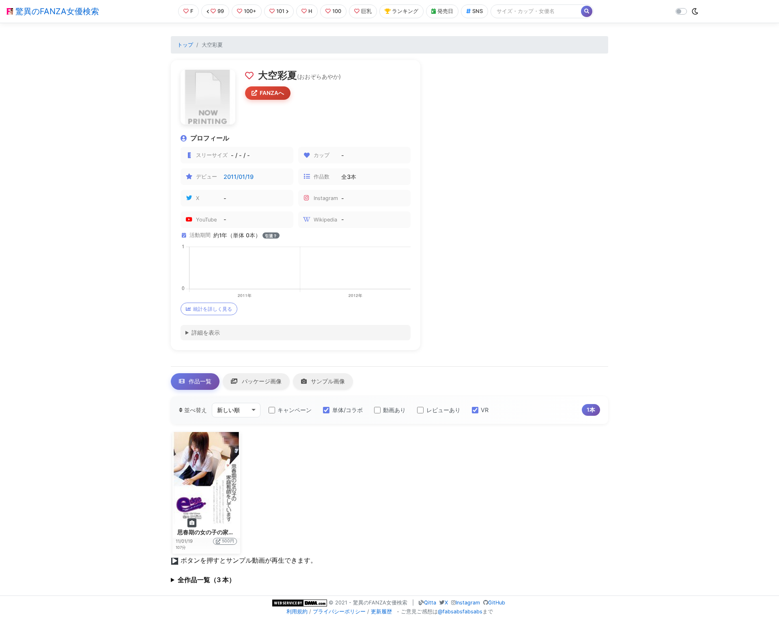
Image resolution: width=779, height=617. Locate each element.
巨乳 (366, 11)
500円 (228, 541)
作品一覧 (199, 381)
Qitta (430, 603)
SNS (477, 11)
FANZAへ (272, 93)
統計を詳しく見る (212, 309)
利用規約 (297, 611)
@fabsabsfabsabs (460, 611)
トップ (185, 45)
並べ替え (195, 409)
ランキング (405, 11)
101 (280, 11)
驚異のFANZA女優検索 (56, 11)
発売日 (445, 11)
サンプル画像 (327, 381)
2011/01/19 (239, 176)
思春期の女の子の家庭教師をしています (228, 532)
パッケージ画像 (261, 381)
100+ (250, 11)
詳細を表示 (206, 332)
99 (220, 11)
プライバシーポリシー (339, 611)
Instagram (468, 603)
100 (336, 11)
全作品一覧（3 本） (206, 580)
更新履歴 (381, 611)
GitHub (496, 603)
